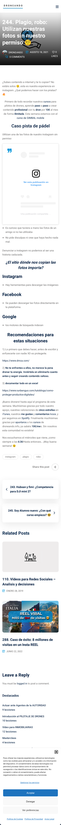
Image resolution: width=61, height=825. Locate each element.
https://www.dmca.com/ (15, 361)
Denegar (30, 801)
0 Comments (17, 57)
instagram (10, 456)
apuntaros (21, 422)
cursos (47, 102)
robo (38, 456)
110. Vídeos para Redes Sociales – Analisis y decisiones (29, 582)
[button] (56, 752)
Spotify (25, 418)
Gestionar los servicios (29, 782)
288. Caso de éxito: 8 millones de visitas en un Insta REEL (27, 642)
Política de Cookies (15, 819)
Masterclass (9, 738)
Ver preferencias (30, 810)
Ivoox (52, 414)
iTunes (6, 414)
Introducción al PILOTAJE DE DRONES (23, 716)
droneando (16, 52)
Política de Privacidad (34, 819)
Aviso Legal (49, 819)
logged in (22, 683)
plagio (26, 456)
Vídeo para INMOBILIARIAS (17, 727)
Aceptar (31, 793)
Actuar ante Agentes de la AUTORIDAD (24, 705)
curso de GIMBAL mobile (30, 118)
